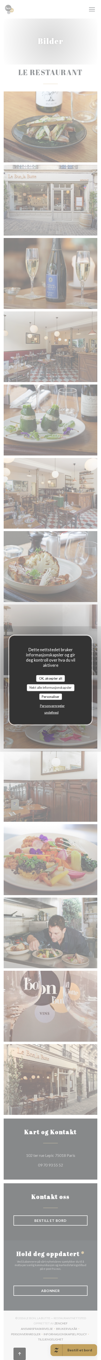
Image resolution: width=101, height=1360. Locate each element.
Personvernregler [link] (52, 706)
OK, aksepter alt (50, 678)
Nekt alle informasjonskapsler (50, 688)
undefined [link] (51, 712)
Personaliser (50, 696)
